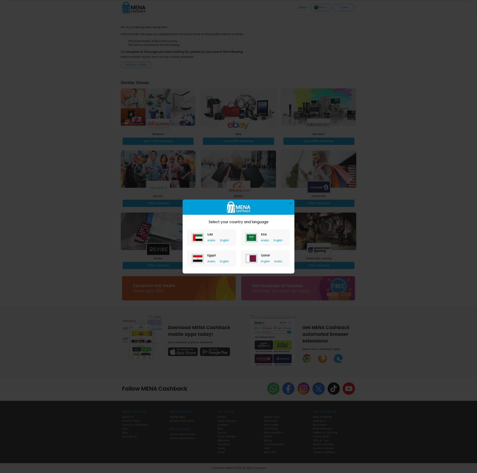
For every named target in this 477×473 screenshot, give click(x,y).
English (224, 240)
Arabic (211, 240)
